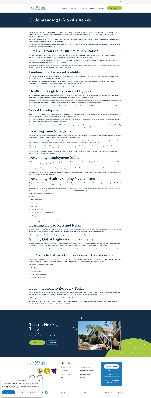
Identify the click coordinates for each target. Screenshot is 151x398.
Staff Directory (88, 2)
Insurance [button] (92, 8)
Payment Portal (97, 2)
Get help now (52, 342)
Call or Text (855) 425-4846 (110, 2)
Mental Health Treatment (87, 370)
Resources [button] (101, 8)
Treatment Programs (85, 374)
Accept (8, 392)
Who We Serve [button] (83, 8)
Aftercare (82, 377)
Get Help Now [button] (113, 8)
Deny (21, 392)
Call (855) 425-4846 (37, 342)
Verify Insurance (65, 374)
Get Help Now (111, 370)
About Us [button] (64, 8)
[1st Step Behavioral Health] (38, 8)
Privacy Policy (83, 392)
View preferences (34, 392)
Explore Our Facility (66, 367)
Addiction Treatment (85, 367)
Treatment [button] (73, 8)
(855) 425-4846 (41, 303)
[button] (40, 380)
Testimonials (64, 370)
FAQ (62, 377)
